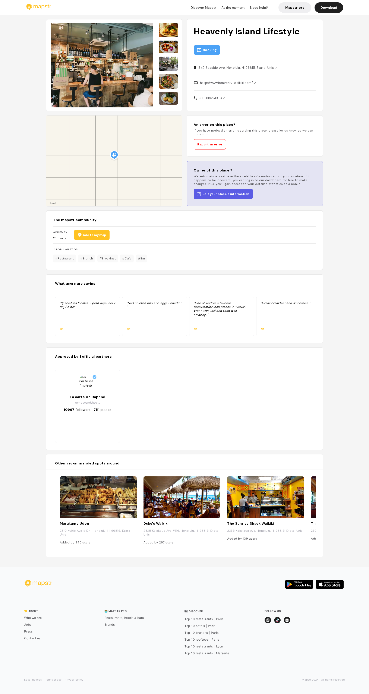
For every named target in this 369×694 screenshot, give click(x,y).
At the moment (233, 8)
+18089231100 (211, 98)
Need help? (259, 8)
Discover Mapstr (203, 8)
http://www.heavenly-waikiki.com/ (227, 83)
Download (329, 7)
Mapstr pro (295, 7)
